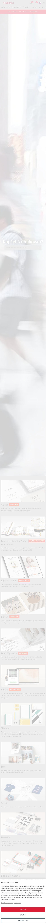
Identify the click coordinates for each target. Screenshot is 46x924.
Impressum (17, 903)
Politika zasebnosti (7, 903)
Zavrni (23, 915)
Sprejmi (23, 909)
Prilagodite (23, 920)
